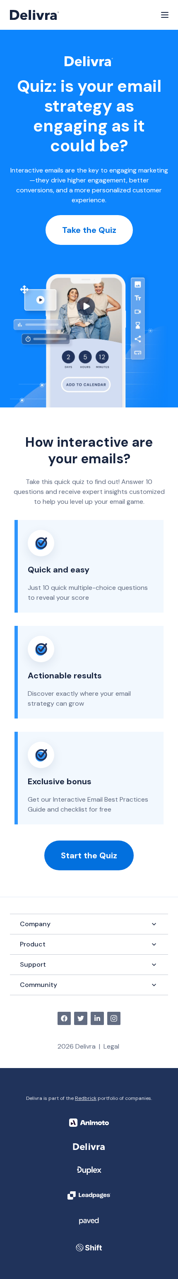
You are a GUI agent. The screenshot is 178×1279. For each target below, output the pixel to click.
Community (38, 984)
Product (33, 944)
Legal (111, 1046)
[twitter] (80, 1018)
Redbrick (85, 1098)
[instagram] (113, 1018)
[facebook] (64, 1018)
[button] (165, 15)
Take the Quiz (89, 230)
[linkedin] (97, 1018)
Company (35, 924)
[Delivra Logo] (34, 15)
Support (33, 964)
